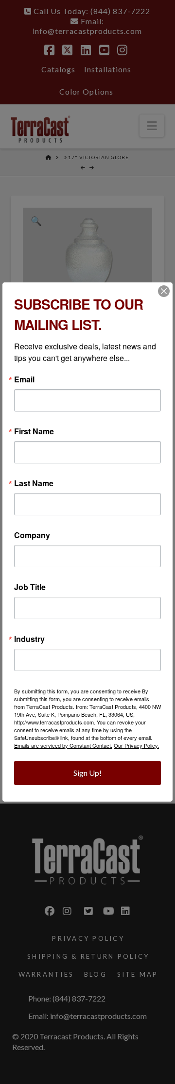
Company (32, 535)
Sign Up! (87, 772)
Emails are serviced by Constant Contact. (63, 745)
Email (24, 379)
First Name (34, 431)
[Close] (164, 291)
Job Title (30, 587)
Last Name (33, 483)
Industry (29, 639)
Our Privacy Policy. (136, 745)
